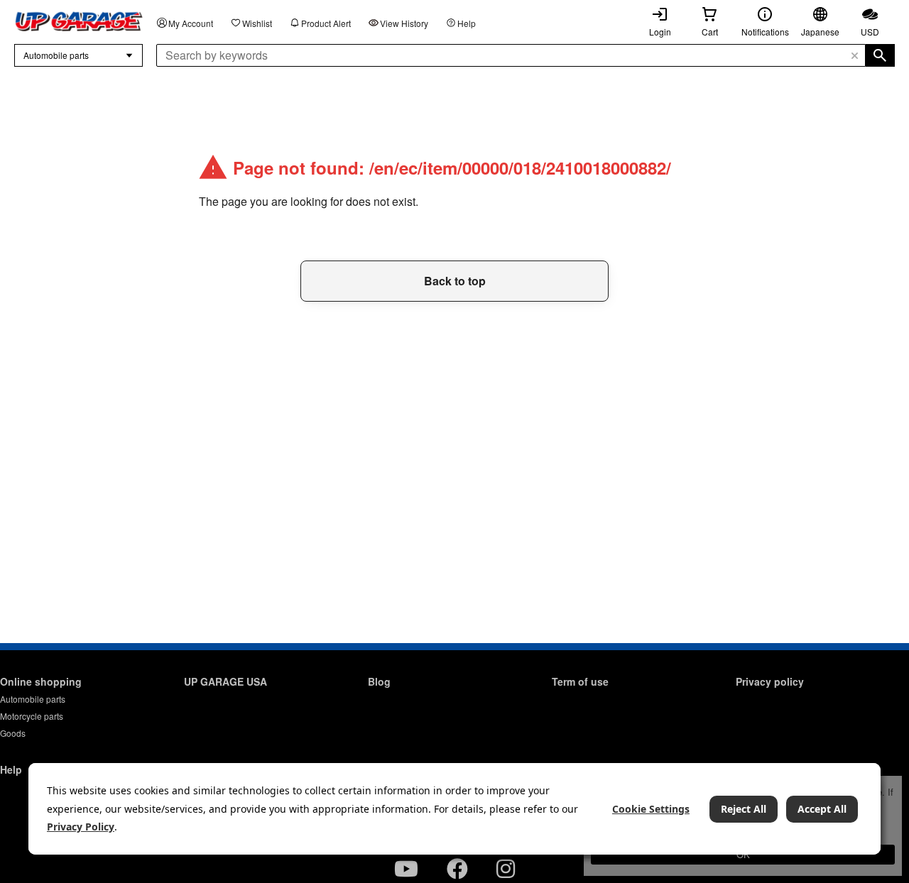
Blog (379, 681)
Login (660, 32)
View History (404, 23)
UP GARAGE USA (225, 681)
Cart (710, 32)
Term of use (580, 681)
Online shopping (41, 681)
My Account (190, 23)
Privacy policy (770, 681)
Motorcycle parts (31, 716)
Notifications (765, 32)
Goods (13, 733)
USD (870, 32)
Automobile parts (32, 699)
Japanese (820, 32)
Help (466, 23)
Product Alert (326, 23)
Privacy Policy (80, 826)
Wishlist (257, 23)
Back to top (455, 281)
